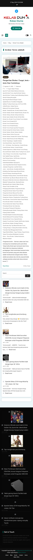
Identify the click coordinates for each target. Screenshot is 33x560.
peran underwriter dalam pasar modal (13, 203)
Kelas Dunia (16, 21)
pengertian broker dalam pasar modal (13, 190)
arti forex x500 (22, 104)
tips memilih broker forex (18, 225)
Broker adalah (6, 112)
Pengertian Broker (20, 188)
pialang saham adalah (9, 212)
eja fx (28, 151)
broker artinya (6, 114)
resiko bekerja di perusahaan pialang (13, 217)
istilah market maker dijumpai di (11, 162)
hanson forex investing (9, 160)
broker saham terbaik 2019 (10, 136)
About (6, 555)
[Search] (27, 275)
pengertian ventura (8, 197)
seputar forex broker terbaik (10, 221)
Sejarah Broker (18, 219)
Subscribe (18, 28)
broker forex (12, 119)
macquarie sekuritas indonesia (11, 180)
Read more (8, 302)
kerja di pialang (7, 173)
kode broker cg (7, 177)
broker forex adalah (22, 119)
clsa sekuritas (15, 145)
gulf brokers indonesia (20, 158)
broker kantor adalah (18, 130)
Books (15, 555)
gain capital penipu (8, 156)
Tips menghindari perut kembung (15, 314)
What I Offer (16, 557)
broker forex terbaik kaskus (10, 125)
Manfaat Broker (20, 182)
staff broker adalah (24, 221)
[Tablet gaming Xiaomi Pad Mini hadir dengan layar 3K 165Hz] (16, 485)
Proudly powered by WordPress (23, 550)
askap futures (14, 106)
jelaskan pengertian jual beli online (12, 167)
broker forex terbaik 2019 (10, 121)
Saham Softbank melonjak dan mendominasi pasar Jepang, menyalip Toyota (16, 520)
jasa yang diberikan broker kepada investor (14, 164)
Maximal (18, 86)
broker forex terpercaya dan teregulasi (13, 128)
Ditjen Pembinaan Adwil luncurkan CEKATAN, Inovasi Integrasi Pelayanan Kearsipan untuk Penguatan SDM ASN (17, 338)
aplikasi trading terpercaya (10, 104)
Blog (11, 555)
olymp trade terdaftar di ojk (10, 186)
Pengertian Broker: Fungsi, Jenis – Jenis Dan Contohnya (16, 81)
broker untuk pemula (8, 138)
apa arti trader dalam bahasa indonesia (13, 91)
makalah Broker (24, 180)
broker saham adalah (16, 132)
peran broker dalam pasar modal (19, 199)
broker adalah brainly (16, 112)
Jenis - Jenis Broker (8, 169)
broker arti (26, 112)
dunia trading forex (21, 151)
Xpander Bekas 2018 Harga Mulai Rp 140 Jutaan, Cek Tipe (16, 383)
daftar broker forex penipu (20, 149)
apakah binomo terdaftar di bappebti (12, 101)
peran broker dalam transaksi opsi (12, 201)
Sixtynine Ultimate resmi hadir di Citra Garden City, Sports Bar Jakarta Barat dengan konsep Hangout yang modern (17, 290)
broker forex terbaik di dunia (10, 123)
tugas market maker (8, 232)
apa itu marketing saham (21, 95)
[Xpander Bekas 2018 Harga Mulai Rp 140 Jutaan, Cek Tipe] (16, 502)
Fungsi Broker (22, 154)
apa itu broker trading (9, 95)
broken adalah (19, 110)
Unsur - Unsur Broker (8, 236)
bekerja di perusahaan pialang (11, 108)
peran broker (6, 199)
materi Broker (20, 184)
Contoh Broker (24, 145)
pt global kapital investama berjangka (13, 214)
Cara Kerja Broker (7, 143)
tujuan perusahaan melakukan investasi (13, 234)
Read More (6, 266)
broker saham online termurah (11, 134)
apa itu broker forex (8, 93)
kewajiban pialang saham (9, 175)
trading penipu (7, 227)
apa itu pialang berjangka (9, 97)
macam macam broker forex (19, 177)
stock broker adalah (8, 223)
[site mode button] (27, 35)
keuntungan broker (17, 173)
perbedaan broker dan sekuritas (11, 206)
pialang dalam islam (22, 210)
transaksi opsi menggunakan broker (12, 230)
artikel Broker (6, 106)
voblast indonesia (19, 236)
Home (26, 555)
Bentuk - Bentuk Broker (9, 110)
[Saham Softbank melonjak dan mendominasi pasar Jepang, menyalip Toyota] (16, 514)
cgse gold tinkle (17, 143)
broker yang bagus (8, 141)
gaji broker (16, 156)
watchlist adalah (7, 238)
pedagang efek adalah (9, 188)
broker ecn (6, 119)
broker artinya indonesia (17, 114)
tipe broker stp (7, 225)
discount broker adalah (9, 151)
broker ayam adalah (8, 117)
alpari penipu (15, 88)
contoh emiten (19, 147)
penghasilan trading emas (20, 197)
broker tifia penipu (23, 136)
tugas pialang (17, 232)
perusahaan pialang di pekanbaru (12, 208)
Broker (25, 110)
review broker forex (8, 219)
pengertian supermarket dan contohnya (13, 195)
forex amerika (14, 154)
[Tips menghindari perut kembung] (16, 441)
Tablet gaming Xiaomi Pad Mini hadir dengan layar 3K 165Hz (16, 363)
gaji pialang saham (8, 158)
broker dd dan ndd (19, 117)
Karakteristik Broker (19, 169)
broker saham (6, 132)
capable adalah (17, 141)
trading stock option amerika (19, 227)
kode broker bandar (22, 175)
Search (4, 273)
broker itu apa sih (7, 130)
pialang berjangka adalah (9, 210)
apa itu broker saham (19, 93)
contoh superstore (8, 149)
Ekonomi (6, 77)
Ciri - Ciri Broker (7, 145)
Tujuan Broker (25, 232)
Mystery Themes (22, 552)
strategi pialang (18, 223)
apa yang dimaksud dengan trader (12, 99)
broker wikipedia (18, 138)
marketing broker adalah (9, 184)
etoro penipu (6, 154)
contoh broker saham (8, 147)
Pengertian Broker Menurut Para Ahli (12, 193)
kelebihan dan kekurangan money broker (13, 171)
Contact (21, 555)
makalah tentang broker (9, 182)
